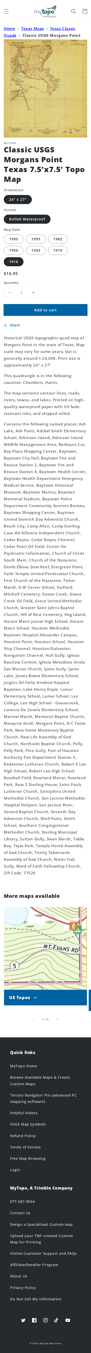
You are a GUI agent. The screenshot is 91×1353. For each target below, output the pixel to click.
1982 (57, 239)
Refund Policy (23, 1135)
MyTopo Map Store (50, 1343)
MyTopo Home (23, 1066)
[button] (6, 11)
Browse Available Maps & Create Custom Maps (40, 1080)
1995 (13, 239)
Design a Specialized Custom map (41, 1224)
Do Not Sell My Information (36, 1299)
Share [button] (15, 325)
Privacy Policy (23, 1287)
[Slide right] (57, 1019)
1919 (57, 250)
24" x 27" (18, 199)
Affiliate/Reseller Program (34, 1264)
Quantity (11, 282)
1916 (13, 261)
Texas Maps (32, 28)
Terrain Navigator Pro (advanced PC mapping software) (43, 1098)
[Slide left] (33, 1019)
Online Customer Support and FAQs (43, 1253)
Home (9, 28)
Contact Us (20, 1212)
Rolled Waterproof (27, 219)
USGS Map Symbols (28, 1124)
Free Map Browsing (28, 1158)
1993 (35, 239)
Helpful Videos (23, 1112)
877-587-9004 (22, 1201)
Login (15, 1169)
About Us (18, 1276)
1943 (35, 250)
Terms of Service (25, 1147)
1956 (13, 250)
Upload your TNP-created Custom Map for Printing (41, 1238)
